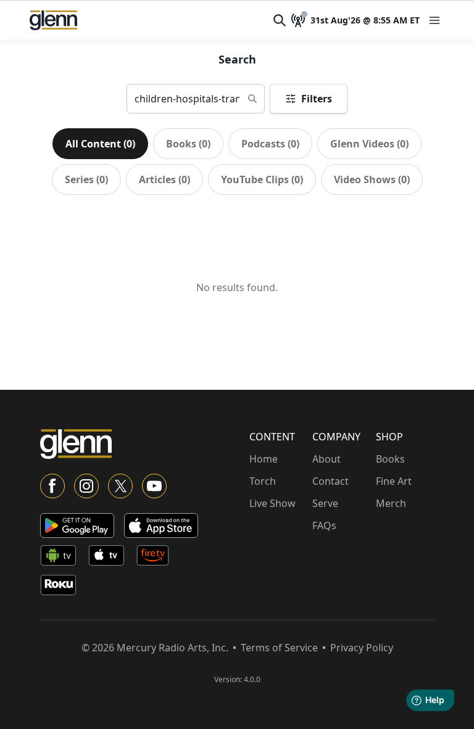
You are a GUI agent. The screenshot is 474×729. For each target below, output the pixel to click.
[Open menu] (434, 20)
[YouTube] (154, 486)
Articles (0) (164, 179)
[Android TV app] (61, 557)
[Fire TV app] (158, 557)
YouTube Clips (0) (262, 179)
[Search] (279, 20)
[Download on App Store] (161, 525)
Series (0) (86, 179)
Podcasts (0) (270, 143)
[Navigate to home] (53, 20)
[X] (120, 486)
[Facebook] (52, 486)
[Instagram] (86, 486)
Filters (316, 98)
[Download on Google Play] (77, 525)
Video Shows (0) (372, 179)
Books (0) (188, 143)
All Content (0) (100, 143)
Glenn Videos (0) (369, 143)
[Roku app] (61, 587)
